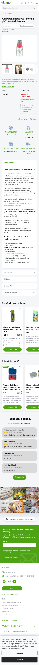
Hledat (34, 8)
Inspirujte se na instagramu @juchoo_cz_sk (21, 519)
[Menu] (36, 2)
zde (23, 648)
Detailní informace (8, 87)
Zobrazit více (19, 477)
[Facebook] (4, 581)
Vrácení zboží (6, 615)
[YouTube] (14, 581)
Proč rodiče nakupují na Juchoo (12, 602)
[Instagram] (8, 581)
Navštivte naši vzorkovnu (10, 605)
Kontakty (12, 588)
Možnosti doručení (27, 100)
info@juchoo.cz (11, 572)
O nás (4, 599)
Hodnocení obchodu (19, 418)
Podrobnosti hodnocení (26, 26)
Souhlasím (19, 660)
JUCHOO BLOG (7, 612)
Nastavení (19, 653)
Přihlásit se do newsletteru (12, 557)
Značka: (5, 31)
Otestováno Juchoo (8, 608)
